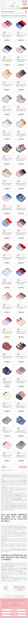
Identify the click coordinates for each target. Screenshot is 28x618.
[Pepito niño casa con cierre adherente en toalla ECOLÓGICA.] (21, 445)
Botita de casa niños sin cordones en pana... (21, 406)
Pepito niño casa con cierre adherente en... (21, 456)
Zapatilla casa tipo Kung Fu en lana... (21, 357)
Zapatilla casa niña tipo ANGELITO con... (7, 406)
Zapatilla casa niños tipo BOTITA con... (7, 159)
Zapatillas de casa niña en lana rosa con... (21, 332)
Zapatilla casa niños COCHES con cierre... (21, 209)
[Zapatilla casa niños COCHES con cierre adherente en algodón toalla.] (21, 197)
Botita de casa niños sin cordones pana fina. (7, 332)
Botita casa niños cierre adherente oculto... (21, 159)
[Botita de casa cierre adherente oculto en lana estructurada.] (21, 74)
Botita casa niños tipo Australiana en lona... (21, 110)
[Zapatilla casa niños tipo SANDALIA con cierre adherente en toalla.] (21, 49)
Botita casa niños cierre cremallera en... (7, 85)
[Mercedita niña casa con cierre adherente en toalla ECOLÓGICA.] (21, 371)
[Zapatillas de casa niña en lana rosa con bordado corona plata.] (21, 321)
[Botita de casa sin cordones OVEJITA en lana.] (21, 123)
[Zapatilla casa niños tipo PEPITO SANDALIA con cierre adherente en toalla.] (7, 49)
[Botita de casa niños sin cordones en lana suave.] (7, 346)
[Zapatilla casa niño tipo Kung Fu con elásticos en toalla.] (21, 24)
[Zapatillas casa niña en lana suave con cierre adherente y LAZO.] (7, 445)
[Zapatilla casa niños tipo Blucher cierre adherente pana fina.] (21, 272)
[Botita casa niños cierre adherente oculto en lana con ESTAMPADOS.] (21, 148)
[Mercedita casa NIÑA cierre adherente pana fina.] (7, 197)
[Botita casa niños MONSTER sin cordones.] (21, 420)
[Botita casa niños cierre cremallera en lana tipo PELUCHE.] (7, 74)
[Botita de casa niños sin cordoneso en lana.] (21, 173)
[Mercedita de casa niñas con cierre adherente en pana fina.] (21, 296)
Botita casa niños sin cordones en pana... (7, 233)
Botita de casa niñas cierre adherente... (7, 307)
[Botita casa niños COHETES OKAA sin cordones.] (7, 371)
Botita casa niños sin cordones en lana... (7, 110)
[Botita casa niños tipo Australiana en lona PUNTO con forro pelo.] (21, 99)
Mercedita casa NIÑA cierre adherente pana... (7, 209)
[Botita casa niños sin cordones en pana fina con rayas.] (7, 222)
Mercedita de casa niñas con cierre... (21, 307)
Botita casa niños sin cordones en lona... (7, 134)
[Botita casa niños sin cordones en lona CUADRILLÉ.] (7, 123)
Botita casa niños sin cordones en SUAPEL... (7, 283)
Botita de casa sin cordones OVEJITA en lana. (21, 135)
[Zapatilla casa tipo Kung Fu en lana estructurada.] (21, 346)
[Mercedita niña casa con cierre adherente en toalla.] (7, 24)
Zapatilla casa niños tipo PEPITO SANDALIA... (7, 60)
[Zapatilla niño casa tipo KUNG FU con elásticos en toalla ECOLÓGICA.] (7, 420)
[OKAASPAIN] (14, 3)
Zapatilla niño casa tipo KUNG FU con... (7, 431)
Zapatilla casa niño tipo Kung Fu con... (21, 35)
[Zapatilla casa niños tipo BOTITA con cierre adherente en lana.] (7, 148)
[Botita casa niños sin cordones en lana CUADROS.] (7, 99)
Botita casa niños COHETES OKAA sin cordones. (7, 383)
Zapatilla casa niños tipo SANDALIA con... (21, 60)
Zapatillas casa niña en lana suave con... (7, 456)
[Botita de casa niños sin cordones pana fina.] (7, 321)
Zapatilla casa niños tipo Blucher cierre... (21, 283)
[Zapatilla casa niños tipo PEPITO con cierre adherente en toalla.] (21, 247)
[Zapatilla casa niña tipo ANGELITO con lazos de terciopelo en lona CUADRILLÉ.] (7, 395)
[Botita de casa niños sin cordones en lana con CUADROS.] (7, 173)
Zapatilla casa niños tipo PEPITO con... (21, 258)
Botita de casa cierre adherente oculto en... (21, 85)
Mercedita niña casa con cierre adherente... (7, 35)
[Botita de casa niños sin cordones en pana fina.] (21, 395)
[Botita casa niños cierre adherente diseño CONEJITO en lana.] (21, 222)
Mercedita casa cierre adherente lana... (7, 258)
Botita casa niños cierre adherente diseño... (21, 233)
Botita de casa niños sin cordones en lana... (7, 184)
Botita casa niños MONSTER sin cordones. (21, 431)
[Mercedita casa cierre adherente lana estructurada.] (7, 247)
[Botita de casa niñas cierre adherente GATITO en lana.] (7, 296)
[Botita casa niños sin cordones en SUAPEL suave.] (7, 272)
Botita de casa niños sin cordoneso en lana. (21, 184)
